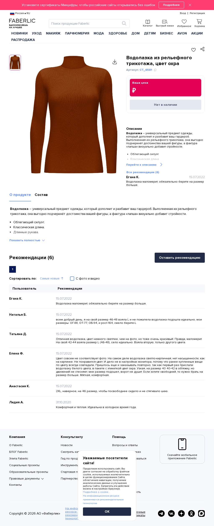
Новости (67, 445)
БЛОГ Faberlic (18, 452)
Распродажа (23, 40)
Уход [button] (37, 33)
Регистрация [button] (197, 13)
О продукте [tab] (20, 194)
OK (107, 512)
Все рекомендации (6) (142, 172)
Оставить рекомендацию (179, 258)
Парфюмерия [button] (77, 33)
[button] (107, 5)
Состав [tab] (41, 194)
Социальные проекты (24, 465)
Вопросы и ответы (125, 445)
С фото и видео (88, 278)
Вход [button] (183, 13)
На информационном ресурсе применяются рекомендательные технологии (103, 499)
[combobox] (85, 23)
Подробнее (171, 5)
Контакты (15, 485)
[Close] (189, 5)
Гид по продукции (73, 458)
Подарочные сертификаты (136, 513)
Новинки (19, 33)
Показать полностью (24, 240)
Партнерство (70, 478)
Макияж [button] (53, 33)
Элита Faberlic (18, 458)
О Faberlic (16, 445)
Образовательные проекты (28, 472)
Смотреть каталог (73, 452)
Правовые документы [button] (24, 478)
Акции (197, 33)
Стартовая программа (76, 472)
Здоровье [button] (117, 33)
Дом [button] (135, 33)
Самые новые (50, 278)
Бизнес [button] (166, 33)
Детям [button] (150, 33)
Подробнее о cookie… (96, 492)
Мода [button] (99, 33)
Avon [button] (182, 33)
